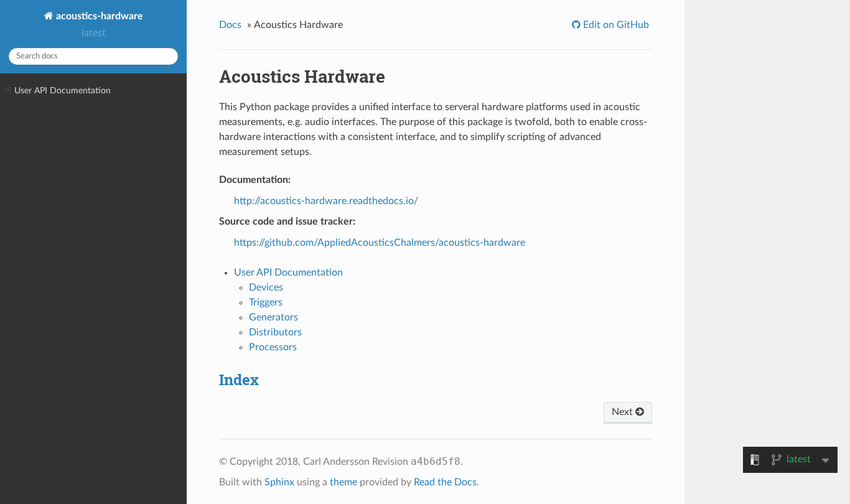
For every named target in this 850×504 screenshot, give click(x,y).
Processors (273, 347)
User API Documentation (62, 90)
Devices (266, 287)
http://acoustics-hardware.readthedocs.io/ (326, 201)
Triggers (266, 302)
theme (343, 482)
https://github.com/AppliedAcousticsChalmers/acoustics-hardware (379, 243)
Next (623, 412)
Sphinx (279, 482)
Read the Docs (445, 482)
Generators (273, 317)
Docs (230, 25)
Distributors (275, 332)
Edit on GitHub (615, 25)
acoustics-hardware (98, 16)
